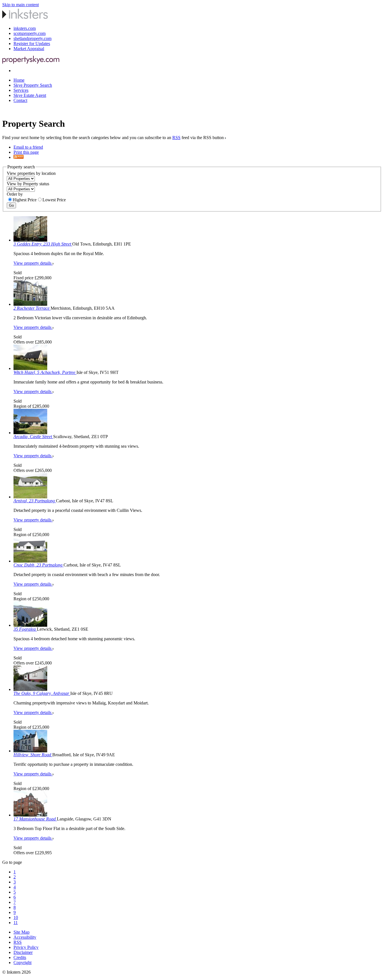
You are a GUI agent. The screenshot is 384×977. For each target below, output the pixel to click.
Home (18, 80)
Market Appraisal (28, 48)
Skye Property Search (32, 85)
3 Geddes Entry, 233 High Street (42, 244)
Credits (19, 957)
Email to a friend (28, 147)
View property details (33, 263)
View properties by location (31, 173)
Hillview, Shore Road (32, 754)
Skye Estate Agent (29, 95)
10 (15, 917)
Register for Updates (31, 43)
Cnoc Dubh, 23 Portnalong (38, 565)
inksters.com (24, 28)
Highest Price (25, 199)
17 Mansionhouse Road (35, 819)
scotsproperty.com (29, 33)
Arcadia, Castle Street (33, 436)
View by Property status (28, 183)
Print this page (26, 152)
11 (15, 922)
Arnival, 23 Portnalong (34, 500)
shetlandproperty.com (32, 38)
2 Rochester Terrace (32, 308)
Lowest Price (54, 199)
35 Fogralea (25, 629)
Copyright (22, 962)
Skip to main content (20, 4)
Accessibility (24, 937)
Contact (20, 100)
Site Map (21, 932)
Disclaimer (23, 952)
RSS (176, 137)
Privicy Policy (26, 947)
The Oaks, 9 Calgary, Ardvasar (41, 693)
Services (20, 90)
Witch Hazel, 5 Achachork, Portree (44, 372)
